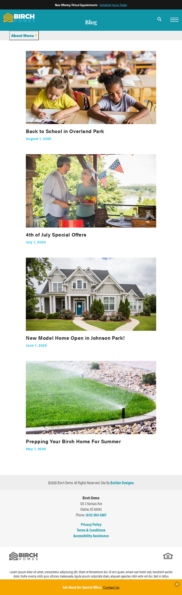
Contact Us (111, 587)
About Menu (22, 35)
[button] (159, 22)
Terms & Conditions (91, 530)
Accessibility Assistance (91, 535)
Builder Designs (122, 482)
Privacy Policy (91, 524)
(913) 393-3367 (96, 515)
